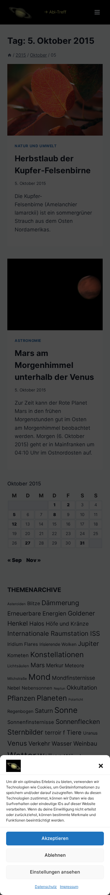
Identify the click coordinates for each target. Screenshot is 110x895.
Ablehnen (55, 855)
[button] (101, 766)
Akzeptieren (55, 838)
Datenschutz (46, 886)
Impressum (69, 886)
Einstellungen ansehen (55, 872)
